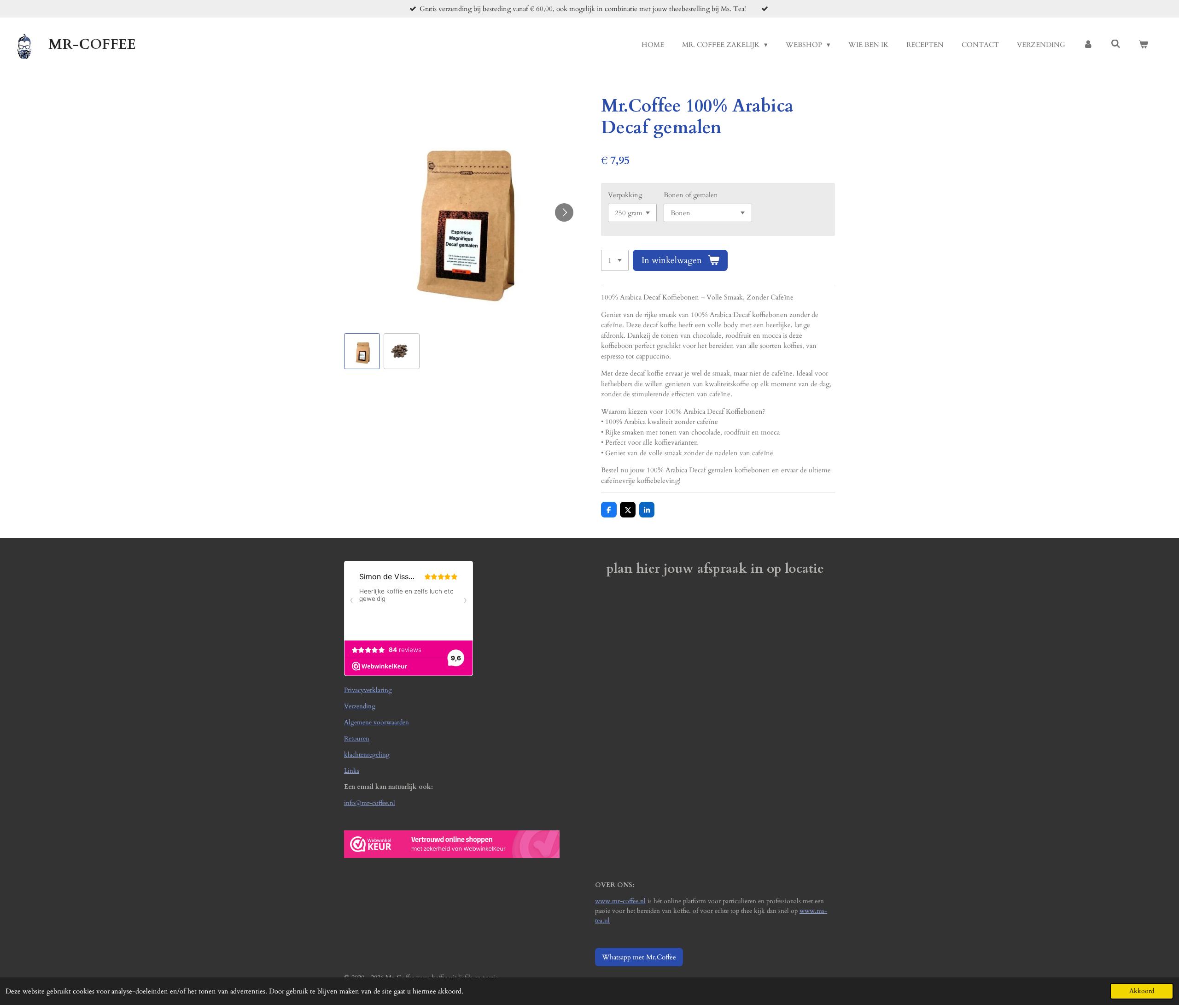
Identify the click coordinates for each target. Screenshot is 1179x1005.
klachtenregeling (367, 754)
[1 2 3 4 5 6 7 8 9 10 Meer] (615, 260)
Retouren (356, 738)
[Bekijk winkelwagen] (1143, 45)
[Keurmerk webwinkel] (452, 856)
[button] (362, 351)
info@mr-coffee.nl (369, 803)
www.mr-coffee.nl (620, 901)
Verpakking (625, 195)
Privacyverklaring (368, 690)
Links (351, 770)
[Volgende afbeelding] (564, 212)
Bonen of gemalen (691, 195)
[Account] (1088, 45)
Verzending (359, 706)
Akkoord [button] (1141, 991)
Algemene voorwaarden (376, 722)
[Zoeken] (1115, 44)
